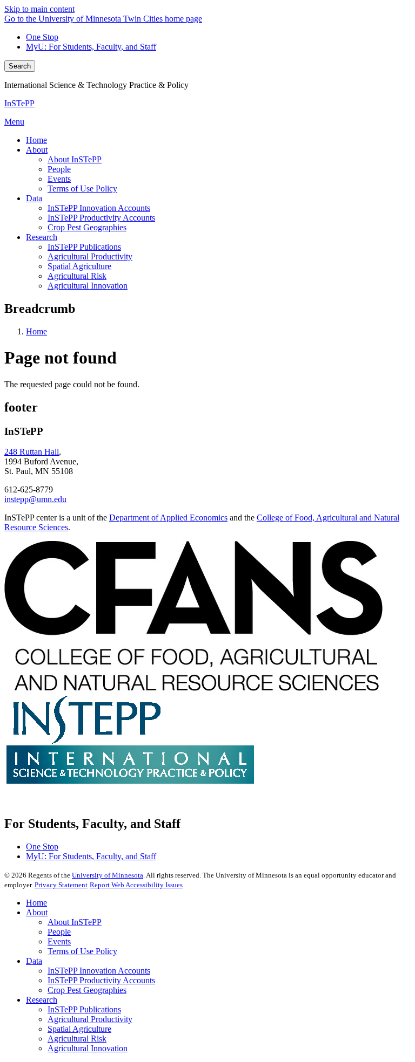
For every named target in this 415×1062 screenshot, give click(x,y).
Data (34, 960)
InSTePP (19, 103)
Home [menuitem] (36, 140)
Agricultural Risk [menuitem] (77, 275)
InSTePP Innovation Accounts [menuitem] (99, 208)
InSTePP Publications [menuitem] (84, 246)
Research (41, 999)
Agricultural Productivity (90, 1019)
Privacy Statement (61, 885)
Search (20, 66)
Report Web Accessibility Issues (136, 885)
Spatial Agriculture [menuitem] (79, 266)
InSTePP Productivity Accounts (101, 980)
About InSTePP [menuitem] (75, 159)
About (37, 912)
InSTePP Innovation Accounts (99, 970)
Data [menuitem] (34, 198)
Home (36, 331)
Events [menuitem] (59, 178)
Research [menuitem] (41, 237)
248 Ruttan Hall (31, 451)
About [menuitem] (37, 149)
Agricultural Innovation (88, 1048)
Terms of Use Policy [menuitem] (82, 188)
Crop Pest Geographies (87, 990)
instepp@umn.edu (35, 499)
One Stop (42, 37)
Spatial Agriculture (79, 1028)
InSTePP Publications (84, 1009)
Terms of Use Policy (82, 951)
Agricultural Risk (77, 1038)
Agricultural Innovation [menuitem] (88, 285)
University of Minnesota (107, 875)
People (59, 931)
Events (59, 941)
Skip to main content (39, 8)
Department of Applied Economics (168, 517)
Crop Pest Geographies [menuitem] (87, 227)
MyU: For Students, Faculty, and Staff (91, 46)
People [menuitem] (59, 169)
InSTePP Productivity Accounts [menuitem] (101, 217)
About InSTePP (75, 922)
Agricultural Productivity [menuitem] (90, 256)
